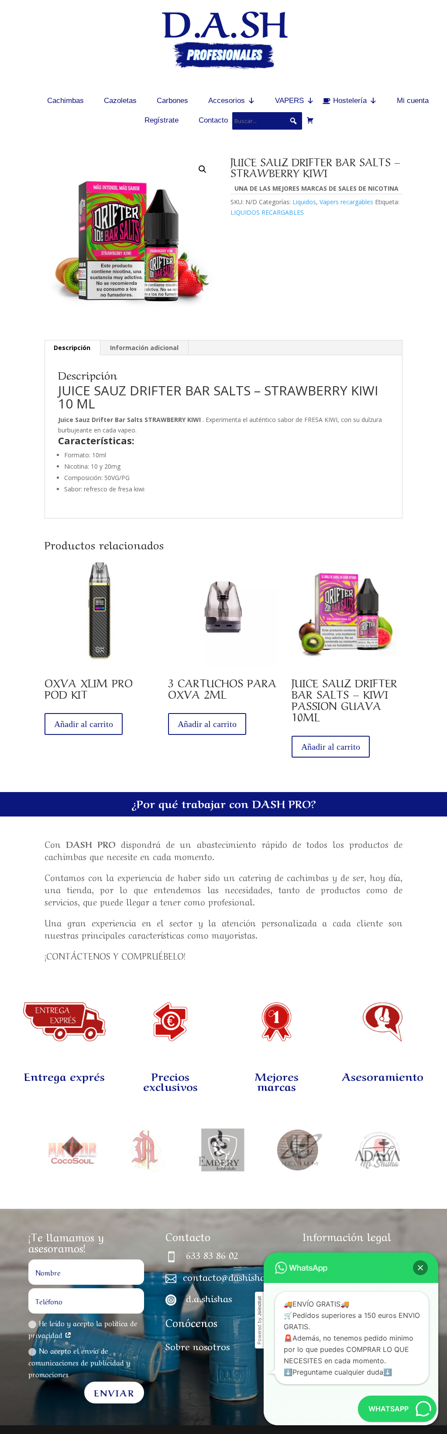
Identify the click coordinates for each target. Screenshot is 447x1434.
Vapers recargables (346, 202)
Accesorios (226, 100)
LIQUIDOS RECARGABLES (267, 212)
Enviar (114, 1392)
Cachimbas (65, 100)
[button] (420, 1267)
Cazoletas (120, 100)
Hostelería (350, 100)
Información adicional (144, 347)
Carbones (172, 100)
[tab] (72, 347)
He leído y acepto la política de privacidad (83, 1328)
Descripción (72, 347)
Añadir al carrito (83, 724)
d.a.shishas (209, 1297)
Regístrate (161, 120)
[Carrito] (310, 120)
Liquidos (304, 202)
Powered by (259, 1320)
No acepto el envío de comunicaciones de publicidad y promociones (79, 1362)
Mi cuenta (413, 100)
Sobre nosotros (197, 1345)
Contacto (213, 120)
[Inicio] (22, 100)
